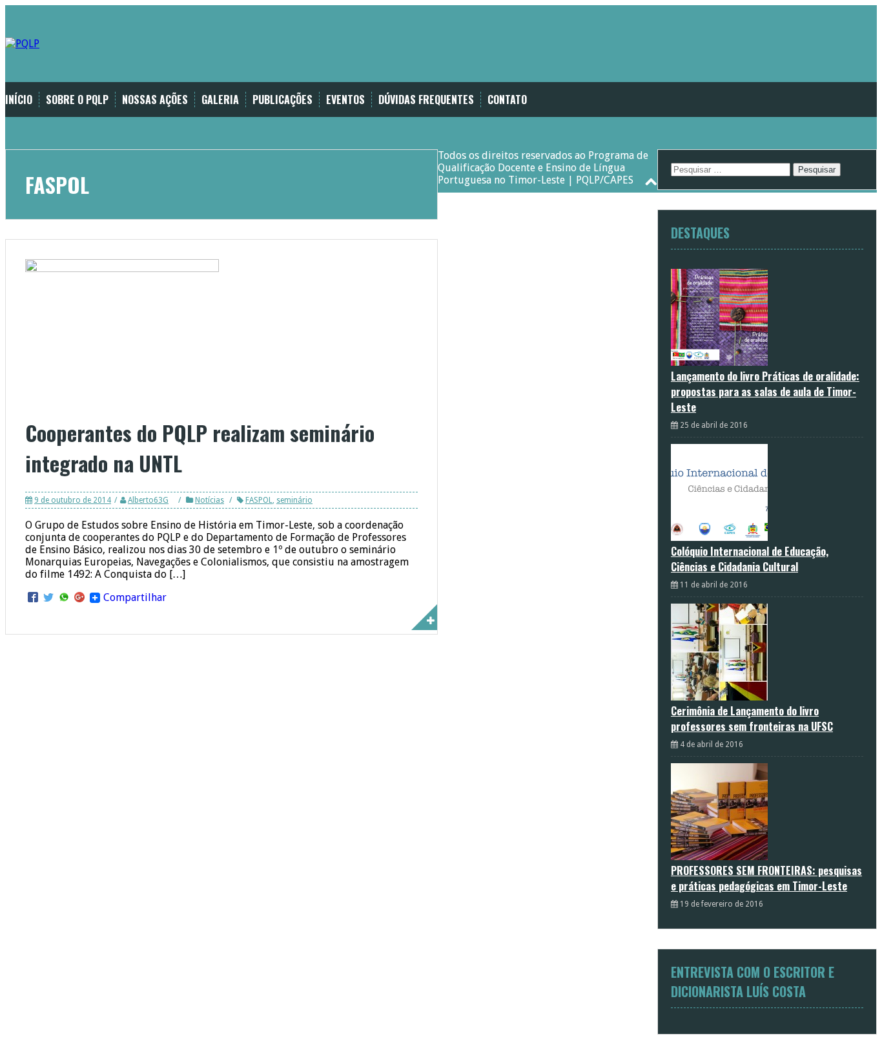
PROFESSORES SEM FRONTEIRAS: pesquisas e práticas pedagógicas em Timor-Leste (766, 878)
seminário (294, 500)
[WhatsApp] (64, 598)
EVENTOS (345, 99)
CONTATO (507, 99)
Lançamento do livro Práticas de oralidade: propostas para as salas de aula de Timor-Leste (765, 391)
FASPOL (258, 500)
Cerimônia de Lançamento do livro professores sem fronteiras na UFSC (752, 718)
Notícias (209, 500)
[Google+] (79, 598)
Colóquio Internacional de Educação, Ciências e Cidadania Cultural (749, 558)
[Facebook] (33, 598)
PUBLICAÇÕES (282, 99)
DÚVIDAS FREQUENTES (426, 99)
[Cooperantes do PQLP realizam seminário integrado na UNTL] (122, 268)
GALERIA (220, 99)
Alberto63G (148, 500)
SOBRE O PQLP (77, 99)
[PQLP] (22, 43)
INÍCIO (18, 99)
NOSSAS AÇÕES (155, 99)
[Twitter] (48, 598)
